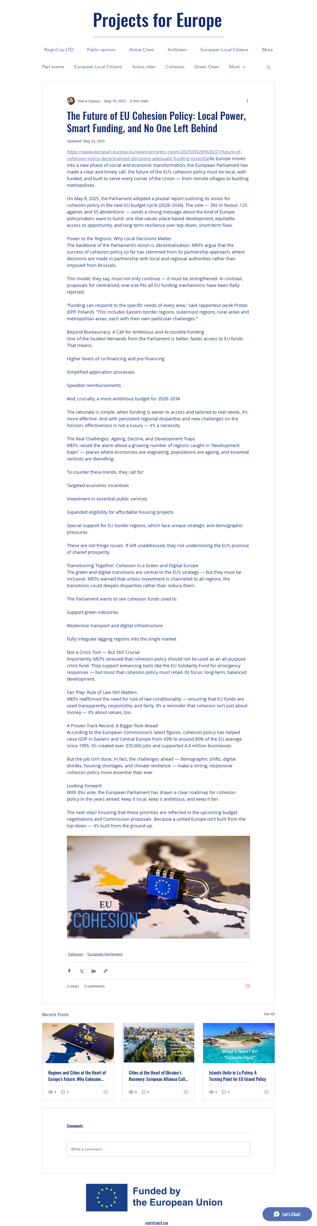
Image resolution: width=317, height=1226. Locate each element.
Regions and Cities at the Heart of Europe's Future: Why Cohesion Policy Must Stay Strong (77, 1075)
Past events (53, 66)
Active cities (144, 66)
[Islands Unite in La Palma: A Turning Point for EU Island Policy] (239, 1043)
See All (269, 1013)
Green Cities (206, 66)
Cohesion (175, 66)
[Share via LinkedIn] (93, 970)
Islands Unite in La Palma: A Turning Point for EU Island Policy (237, 1075)
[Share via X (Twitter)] (81, 970)
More (234, 66)
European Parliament (105, 954)
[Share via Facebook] (69, 970)
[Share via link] (105, 970)
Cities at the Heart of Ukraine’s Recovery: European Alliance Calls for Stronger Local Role (158, 1075)
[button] (141, 47)
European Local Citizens (98, 66)
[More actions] (247, 101)
